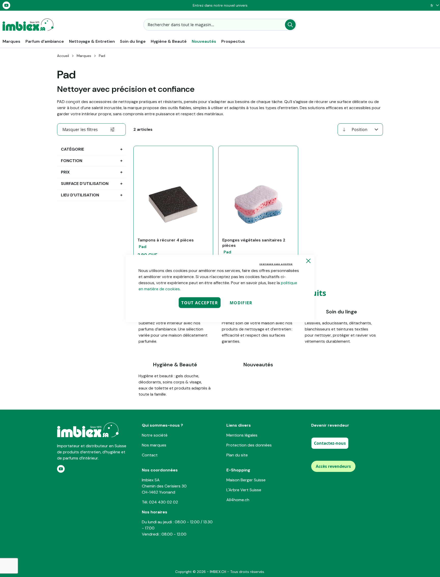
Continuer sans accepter (276, 264)
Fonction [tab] (71, 160)
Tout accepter (199, 303)
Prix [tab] (65, 172)
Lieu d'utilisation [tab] (80, 195)
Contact (150, 455)
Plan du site (237, 455)
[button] (433, 5)
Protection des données (249, 445)
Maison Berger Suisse (246, 480)
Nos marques (154, 445)
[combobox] (220, 25)
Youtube (6, 5)
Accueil (63, 55)
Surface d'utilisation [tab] (84, 183)
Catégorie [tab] (72, 149)
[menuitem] (11, 41)
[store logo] (28, 25)
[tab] (91, 129)
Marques (84, 55)
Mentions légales (241, 435)
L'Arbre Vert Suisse (243, 490)
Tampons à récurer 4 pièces (166, 240)
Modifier (241, 303)
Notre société (155, 435)
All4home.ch (237, 499)
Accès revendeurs (333, 466)
